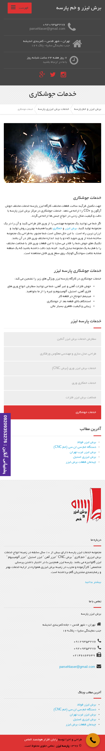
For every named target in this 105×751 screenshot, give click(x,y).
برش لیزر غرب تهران (83, 452)
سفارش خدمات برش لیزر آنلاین (76, 339)
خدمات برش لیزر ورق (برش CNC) (74, 368)
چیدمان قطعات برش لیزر (81, 462)
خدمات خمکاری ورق (84, 383)
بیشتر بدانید (93, 582)
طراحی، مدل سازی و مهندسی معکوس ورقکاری (68, 354)
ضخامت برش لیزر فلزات (81, 397)
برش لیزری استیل (84, 457)
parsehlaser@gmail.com (77, 667)
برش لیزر (71, 228)
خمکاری (57, 228)
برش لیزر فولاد (86, 442)
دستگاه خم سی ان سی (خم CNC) (75, 447)
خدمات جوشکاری (86, 412)
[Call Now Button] (93, 740)
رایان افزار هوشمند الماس (40, 739)
